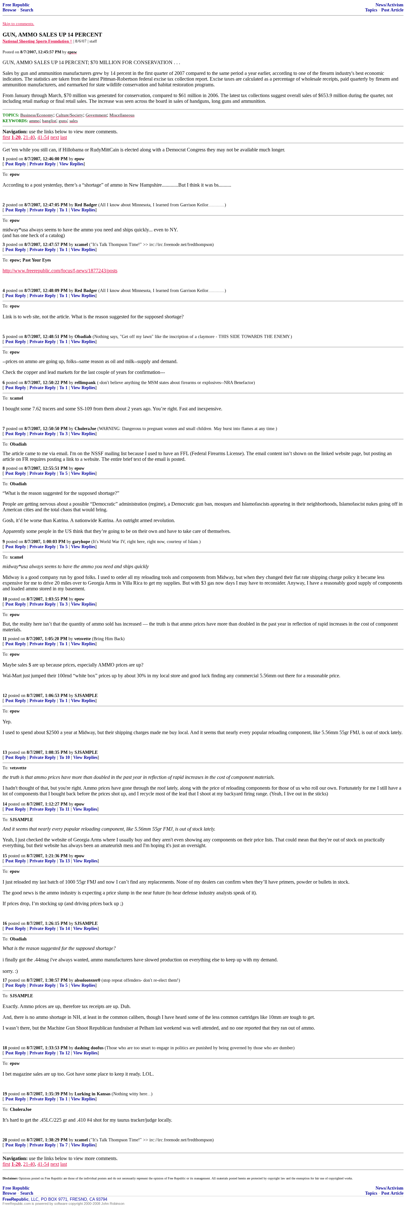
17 (5, 980)
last (63, 137)
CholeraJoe (85, 428)
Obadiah (83, 336)
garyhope (81, 541)
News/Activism (389, 5)
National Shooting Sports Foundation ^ (37, 41)
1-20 (16, 137)
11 (5, 638)
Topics (371, 10)
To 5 (63, 473)
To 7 (63, 1145)
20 (5, 1140)
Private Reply (42, 164)
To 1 (63, 210)
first (6, 137)
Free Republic (16, 5)
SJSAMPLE (86, 695)
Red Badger (86, 204)
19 (5, 1094)
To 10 (64, 757)
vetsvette (82, 638)
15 (5, 855)
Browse (9, 10)
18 (5, 1047)
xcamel (81, 244)
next (54, 137)
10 (5, 599)
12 (5, 695)
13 (5, 752)
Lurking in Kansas (92, 1094)
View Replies (71, 164)
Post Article (392, 10)
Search (26, 10)
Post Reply (15, 164)
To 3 (63, 433)
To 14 (64, 928)
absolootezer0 (87, 980)
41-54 (43, 137)
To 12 (64, 1053)
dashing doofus (89, 1047)
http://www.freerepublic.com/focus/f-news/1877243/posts (60, 270)
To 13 (64, 861)
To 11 (64, 809)
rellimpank (85, 382)
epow (79, 158)
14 (5, 804)
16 (5, 923)
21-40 (29, 137)
